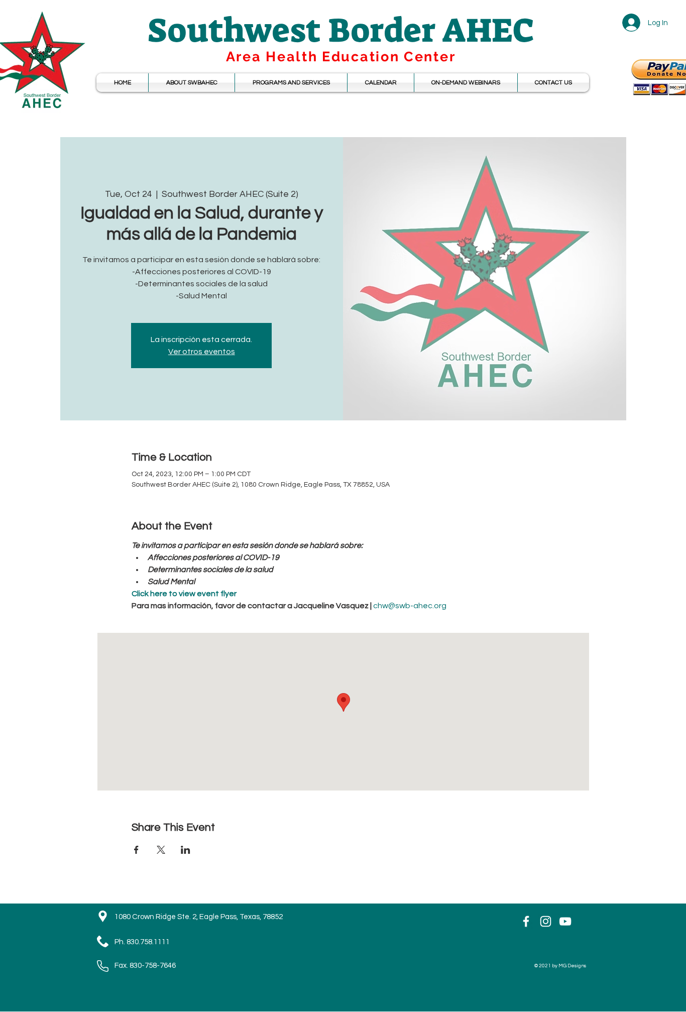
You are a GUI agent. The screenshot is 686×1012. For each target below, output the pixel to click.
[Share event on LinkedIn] (185, 850)
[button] (381, 82)
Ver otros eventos (201, 352)
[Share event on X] (161, 850)
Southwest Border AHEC (341, 30)
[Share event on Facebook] (136, 850)
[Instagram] (545, 921)
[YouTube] (565, 921)
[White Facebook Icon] (526, 921)
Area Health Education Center (341, 56)
